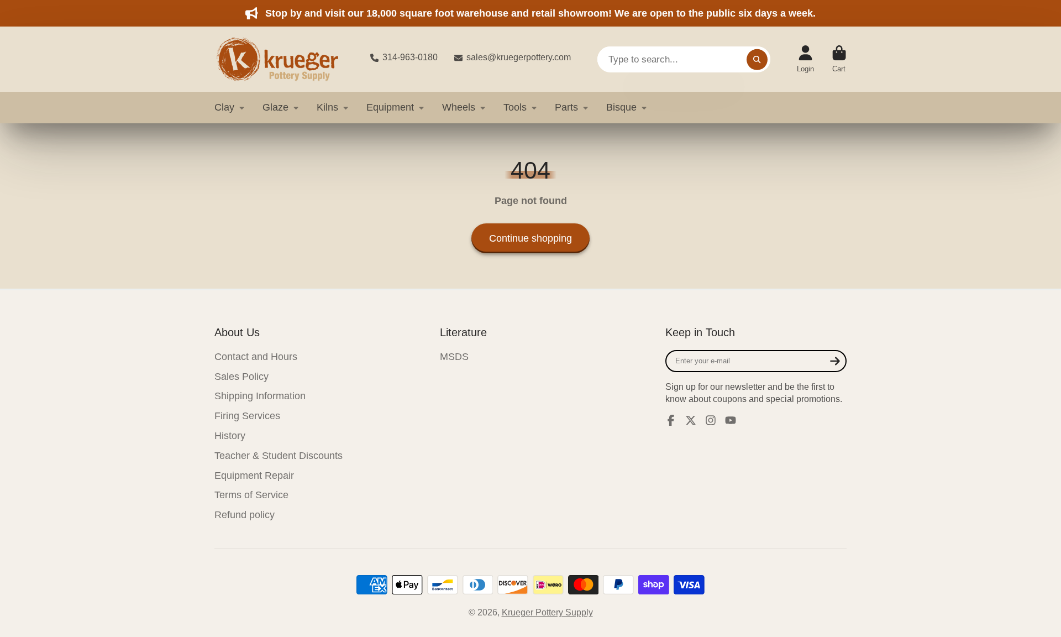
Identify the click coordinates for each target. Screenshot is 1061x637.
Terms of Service (251, 494)
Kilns (327, 107)
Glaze (275, 107)
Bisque (621, 107)
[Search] (757, 59)
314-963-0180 (410, 57)
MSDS (454, 356)
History (229, 435)
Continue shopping (530, 238)
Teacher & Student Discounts (278, 455)
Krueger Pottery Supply (547, 612)
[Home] (283, 59)
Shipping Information (260, 395)
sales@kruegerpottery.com (518, 57)
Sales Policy (241, 376)
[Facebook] (670, 420)
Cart (839, 59)
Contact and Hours (255, 356)
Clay (224, 107)
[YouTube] (730, 420)
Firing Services (247, 415)
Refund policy (244, 514)
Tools (515, 107)
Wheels (458, 107)
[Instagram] (710, 420)
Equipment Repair (254, 475)
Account (805, 59)
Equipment (390, 107)
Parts (566, 107)
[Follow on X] (690, 420)
